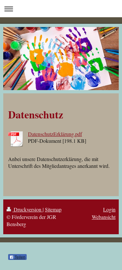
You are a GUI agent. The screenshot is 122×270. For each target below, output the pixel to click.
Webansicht (103, 216)
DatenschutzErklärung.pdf (55, 133)
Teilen (19, 257)
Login (109, 209)
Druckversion (27, 209)
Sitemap (53, 209)
